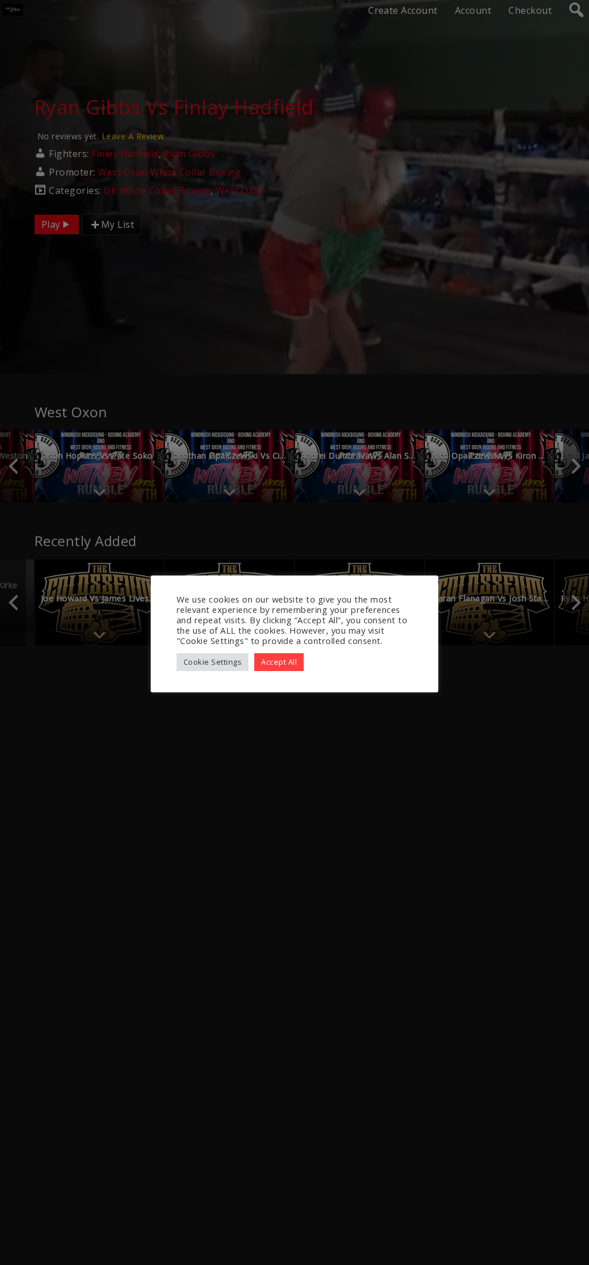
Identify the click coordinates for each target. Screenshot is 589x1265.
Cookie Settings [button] (212, 662)
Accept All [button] (279, 662)
